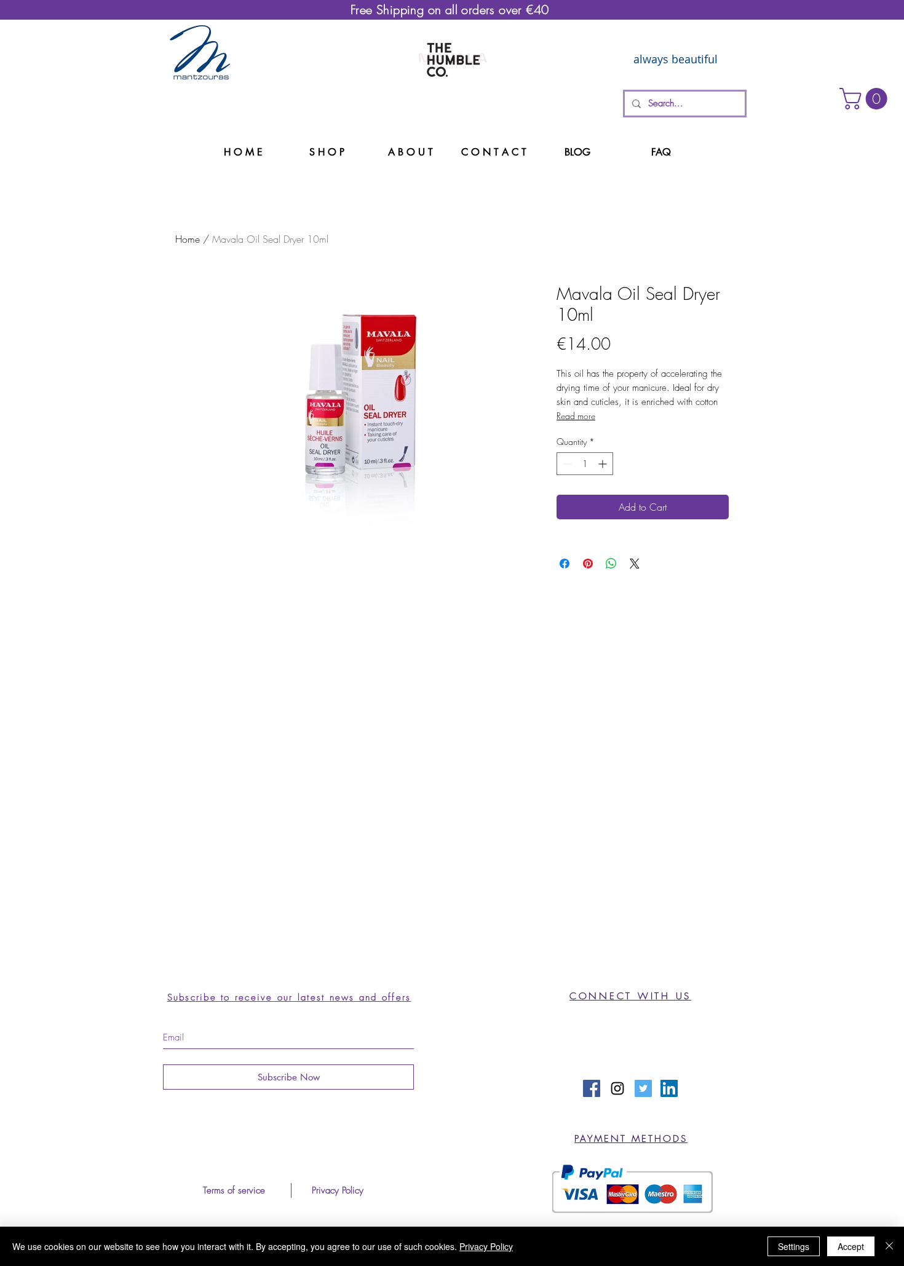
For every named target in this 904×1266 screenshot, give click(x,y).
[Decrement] (566, 463)
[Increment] (603, 463)
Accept (851, 1246)
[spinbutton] (585, 463)
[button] (865, 98)
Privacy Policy (486, 1246)
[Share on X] (634, 563)
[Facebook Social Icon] (591, 1088)
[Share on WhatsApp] (611, 563)
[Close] (889, 1246)
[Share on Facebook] (564, 563)
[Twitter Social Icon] (643, 1088)
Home (187, 239)
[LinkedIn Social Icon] (669, 1088)
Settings (793, 1246)
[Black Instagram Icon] (617, 1088)
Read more (576, 416)
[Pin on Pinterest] (588, 563)
